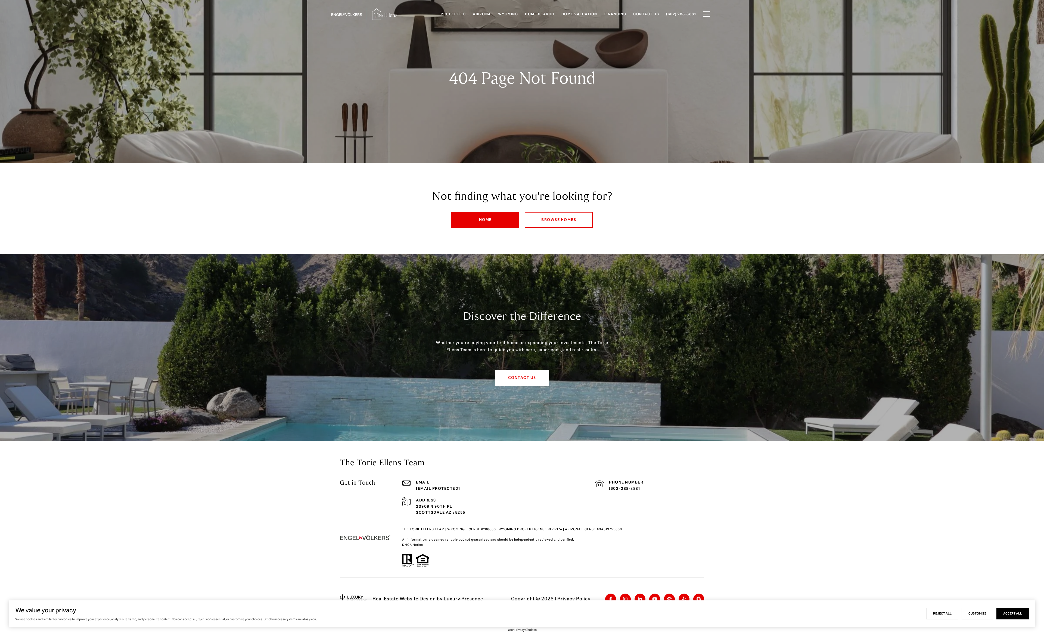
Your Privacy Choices (522, 630)
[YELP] (684, 599)
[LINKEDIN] (640, 599)
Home (485, 219)
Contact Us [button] (522, 377)
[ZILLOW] (669, 599)
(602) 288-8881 (624, 488)
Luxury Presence (463, 599)
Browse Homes (558, 219)
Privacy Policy (574, 599)
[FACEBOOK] (610, 599)
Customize (977, 613)
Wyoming (508, 14)
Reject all (942, 613)
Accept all (1012, 613)
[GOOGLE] (698, 599)
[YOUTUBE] (654, 599)
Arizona (482, 14)
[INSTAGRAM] (625, 599)
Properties (453, 14)
